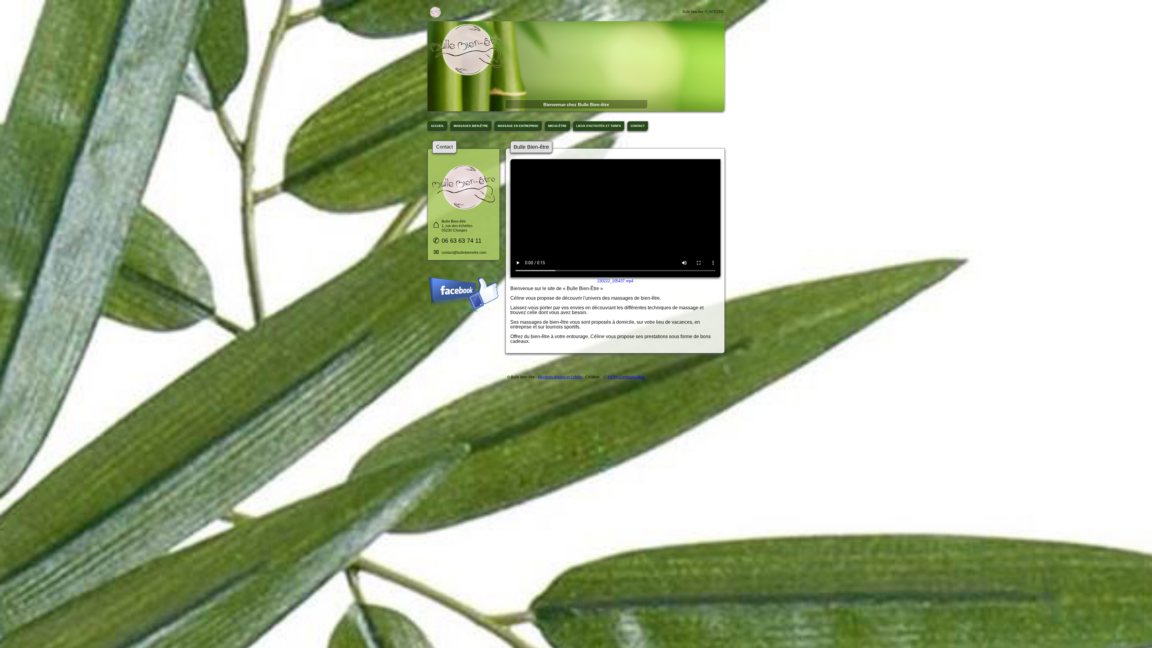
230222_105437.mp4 (615, 281)
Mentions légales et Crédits (560, 377)
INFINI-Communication (626, 377)
